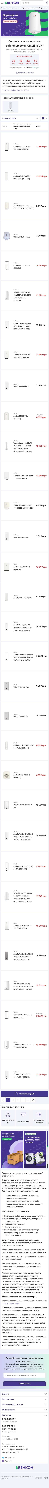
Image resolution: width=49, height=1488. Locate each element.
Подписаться (24, 1384)
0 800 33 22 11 (9, 1419)
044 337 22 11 (8, 1426)
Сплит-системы (23, 1122)
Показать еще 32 (26, 1094)
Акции (17, 8)
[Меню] (2, 2)
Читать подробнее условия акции (16, 90)
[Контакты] (47, 2)
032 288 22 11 (9, 1429)
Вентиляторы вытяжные (39, 1121)
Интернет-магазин (7, 8)
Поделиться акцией (26, 73)
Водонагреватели (8, 1121)
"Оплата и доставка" (11, 1303)
